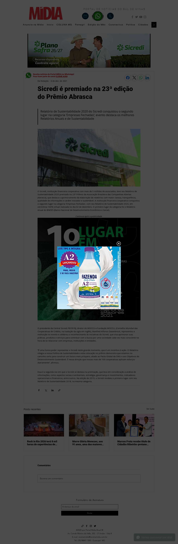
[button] (119, 243)
